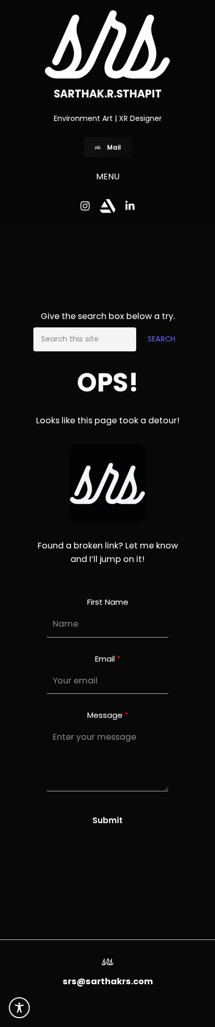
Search (161, 339)
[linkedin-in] (130, 206)
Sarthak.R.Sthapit (108, 94)
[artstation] (107, 205)
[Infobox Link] (107, 963)
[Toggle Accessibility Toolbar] (19, 1007)
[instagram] (85, 206)
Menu (108, 176)
